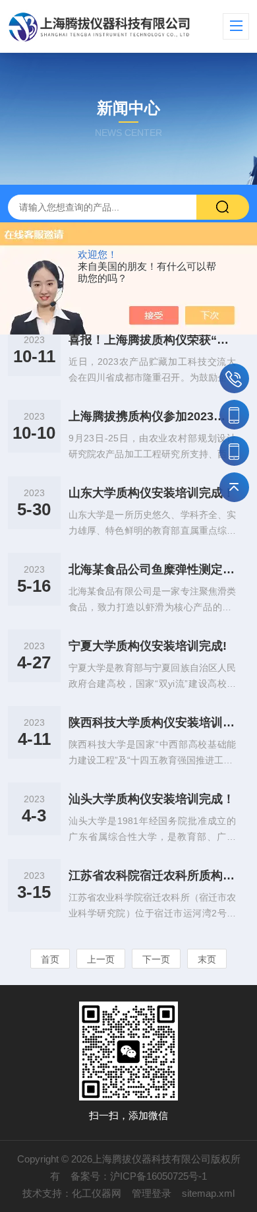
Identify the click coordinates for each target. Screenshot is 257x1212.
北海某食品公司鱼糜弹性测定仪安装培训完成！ (153, 569)
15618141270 (234, 415)
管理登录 (151, 1193)
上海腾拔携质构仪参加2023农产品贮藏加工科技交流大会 (153, 416)
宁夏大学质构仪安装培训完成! (148, 646)
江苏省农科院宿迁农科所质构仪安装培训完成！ (153, 875)
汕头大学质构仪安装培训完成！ (152, 799)
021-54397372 (234, 378)
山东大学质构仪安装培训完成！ (152, 492)
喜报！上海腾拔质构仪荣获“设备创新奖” (153, 339)
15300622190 (234, 451)
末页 (207, 959)
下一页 (156, 959)
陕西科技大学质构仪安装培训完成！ (153, 722)
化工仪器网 (96, 1193)
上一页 (101, 959)
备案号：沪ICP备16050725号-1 (139, 1176)
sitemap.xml (208, 1193)
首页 (50, 959)
